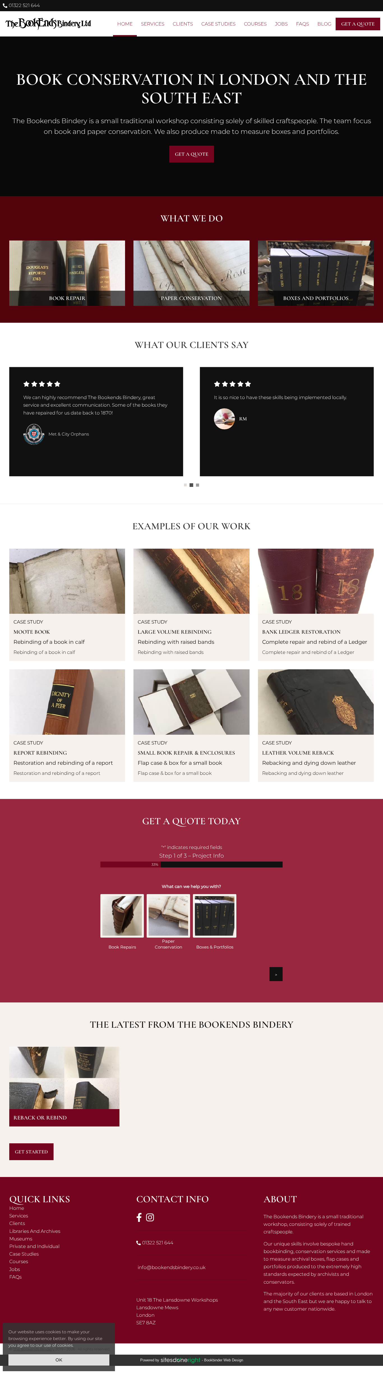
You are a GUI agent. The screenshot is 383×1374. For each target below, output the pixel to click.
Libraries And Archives (64, 1231)
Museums (64, 1239)
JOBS (281, 23)
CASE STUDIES (218, 23)
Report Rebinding (67, 726)
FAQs (64, 1277)
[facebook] (139, 1217)
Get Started (31, 1152)
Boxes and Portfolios (316, 273)
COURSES (255, 23)
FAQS (302, 23)
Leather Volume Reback (316, 726)
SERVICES (153, 23)
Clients (64, 1224)
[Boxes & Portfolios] (215, 916)
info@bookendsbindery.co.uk (172, 1268)
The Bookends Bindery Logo (48, 23)
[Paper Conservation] (168, 916)
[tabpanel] (96, 421)
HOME (125, 23)
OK (59, 1359)
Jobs (64, 1270)
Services (64, 1216)
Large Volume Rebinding (191, 605)
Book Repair (67, 273)
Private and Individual (64, 1247)
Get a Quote (191, 154)
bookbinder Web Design (223, 1361)
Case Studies (64, 1254)
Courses (64, 1262)
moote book (67, 605)
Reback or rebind (64, 1087)
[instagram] (150, 1217)
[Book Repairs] (122, 916)
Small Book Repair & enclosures (191, 726)
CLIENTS (183, 23)
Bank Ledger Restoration (316, 605)
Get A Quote (358, 24)
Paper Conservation (191, 273)
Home (64, 1209)
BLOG (324, 23)
